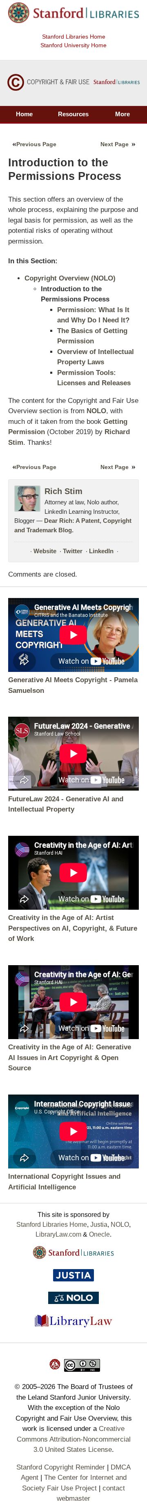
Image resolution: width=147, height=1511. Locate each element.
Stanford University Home (73, 45)
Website (44, 550)
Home (24, 113)
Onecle (99, 1234)
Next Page (114, 144)
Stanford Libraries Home (73, 36)
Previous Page (36, 144)
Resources (73, 113)
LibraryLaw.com (58, 1234)
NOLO (120, 1224)
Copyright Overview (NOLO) (70, 278)
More (122, 113)
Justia (98, 1224)
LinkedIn (101, 550)
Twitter (72, 550)
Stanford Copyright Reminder (60, 1467)
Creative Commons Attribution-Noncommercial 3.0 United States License (74, 1439)
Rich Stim (63, 491)
